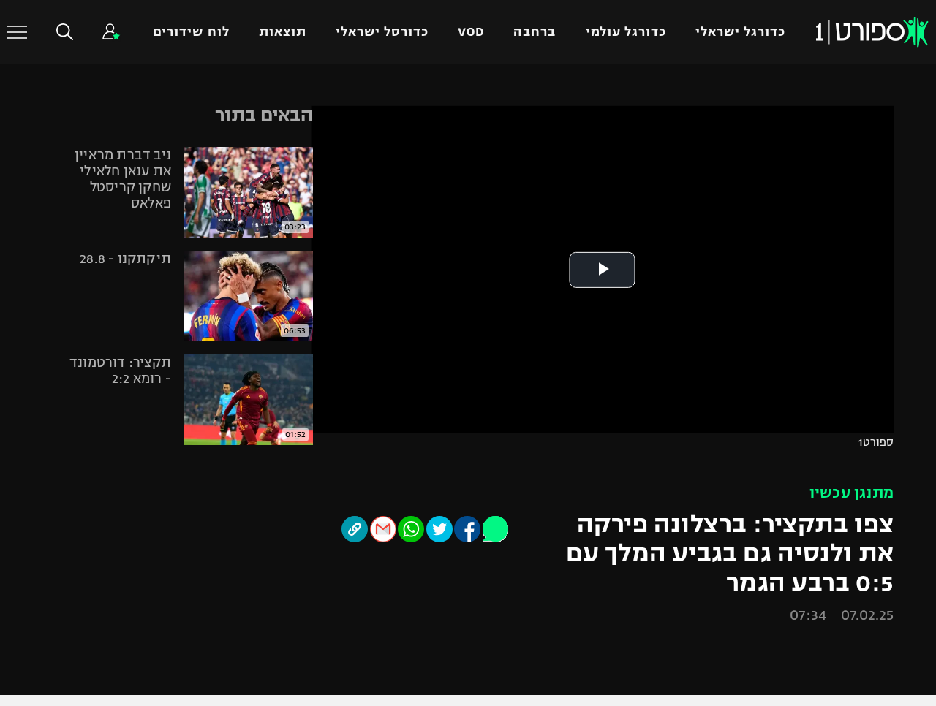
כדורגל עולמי (626, 32)
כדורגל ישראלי (740, 32)
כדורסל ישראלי (382, 32)
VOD (471, 32)
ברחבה (534, 32)
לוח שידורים (191, 32)
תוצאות (282, 32)
